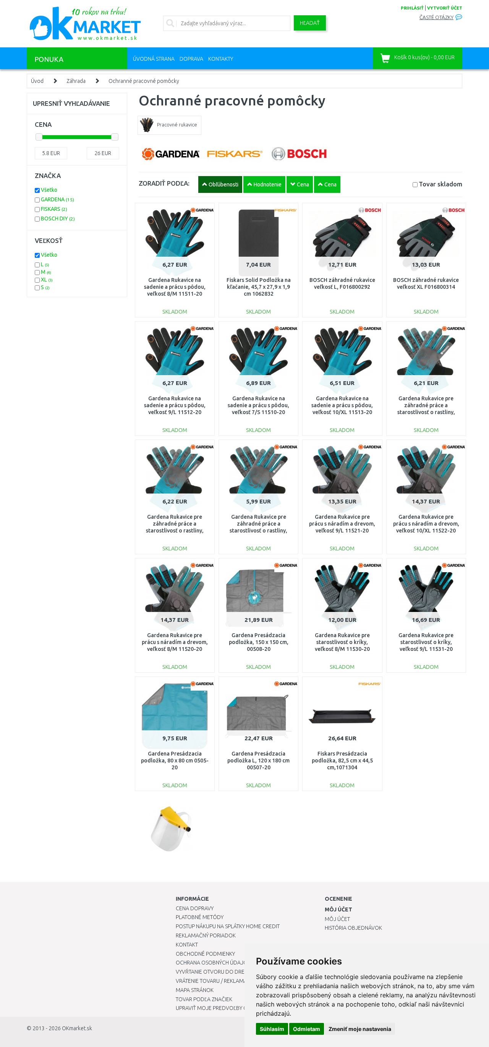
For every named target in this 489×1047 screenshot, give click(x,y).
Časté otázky (436, 17)
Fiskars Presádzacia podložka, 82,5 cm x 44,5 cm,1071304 (342, 760)
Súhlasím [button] (272, 1029)
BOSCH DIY (58, 218)
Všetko (49, 190)
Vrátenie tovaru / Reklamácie (215, 981)
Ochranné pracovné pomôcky (143, 81)
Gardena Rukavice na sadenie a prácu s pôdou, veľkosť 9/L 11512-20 (175, 405)
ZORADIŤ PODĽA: (164, 183)
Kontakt (187, 945)
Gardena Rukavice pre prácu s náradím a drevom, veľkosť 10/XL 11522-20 (426, 524)
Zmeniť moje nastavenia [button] (360, 1029)
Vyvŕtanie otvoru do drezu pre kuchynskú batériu (244, 972)
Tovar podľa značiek (204, 999)
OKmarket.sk (77, 1028)
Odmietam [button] (306, 1029)
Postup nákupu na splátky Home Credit (228, 926)
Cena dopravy (195, 908)
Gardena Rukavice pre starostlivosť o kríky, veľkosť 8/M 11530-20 (342, 642)
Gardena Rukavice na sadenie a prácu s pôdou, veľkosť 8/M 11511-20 (175, 287)
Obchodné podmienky (205, 954)
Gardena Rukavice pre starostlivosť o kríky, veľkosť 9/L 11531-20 (425, 642)
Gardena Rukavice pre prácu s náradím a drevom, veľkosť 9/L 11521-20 (342, 524)
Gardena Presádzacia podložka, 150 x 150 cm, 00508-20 (258, 642)
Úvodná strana (154, 59)
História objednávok (353, 928)
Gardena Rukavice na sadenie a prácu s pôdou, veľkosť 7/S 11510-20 (258, 405)
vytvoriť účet (444, 8)
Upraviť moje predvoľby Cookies (220, 1008)
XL (47, 280)
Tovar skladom (440, 184)
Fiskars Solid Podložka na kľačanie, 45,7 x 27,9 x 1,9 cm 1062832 (259, 287)
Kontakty (220, 59)
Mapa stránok (195, 990)
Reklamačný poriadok (206, 935)
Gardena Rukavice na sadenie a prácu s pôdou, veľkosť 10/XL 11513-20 (342, 405)
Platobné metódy (199, 917)
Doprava (191, 59)
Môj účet (337, 919)
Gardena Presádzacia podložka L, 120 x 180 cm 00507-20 (258, 760)
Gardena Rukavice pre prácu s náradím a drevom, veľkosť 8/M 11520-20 (175, 642)
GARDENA (57, 199)
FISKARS (54, 209)
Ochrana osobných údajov (213, 963)
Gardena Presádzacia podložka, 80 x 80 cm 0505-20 (175, 760)
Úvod (37, 81)
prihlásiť (412, 8)
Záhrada (76, 81)
